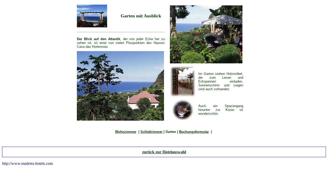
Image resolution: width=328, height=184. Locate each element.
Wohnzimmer (125, 132)
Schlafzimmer (151, 132)
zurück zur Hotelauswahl (164, 152)
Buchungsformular (194, 132)
